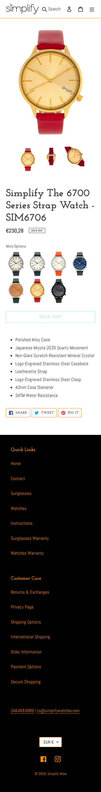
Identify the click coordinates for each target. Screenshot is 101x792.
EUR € (49, 742)
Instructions (22, 523)
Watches (19, 508)
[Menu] (91, 9)
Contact (18, 478)
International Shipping (30, 637)
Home (16, 463)
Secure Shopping (26, 682)
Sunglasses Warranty (30, 538)
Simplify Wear (57, 773)
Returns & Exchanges (30, 592)
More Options (16, 246)
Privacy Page (22, 607)
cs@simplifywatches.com (58, 710)
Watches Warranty (27, 553)
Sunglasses (21, 493)
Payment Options (26, 667)
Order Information (26, 652)
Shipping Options (26, 622)
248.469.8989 (22, 710)
